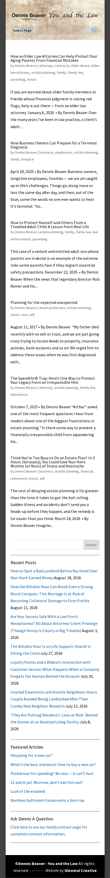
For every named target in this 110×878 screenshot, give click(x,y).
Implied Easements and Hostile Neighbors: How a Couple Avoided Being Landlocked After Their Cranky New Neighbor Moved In (53, 698)
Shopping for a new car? (31, 755)
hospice (27, 159)
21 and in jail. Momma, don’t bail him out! (46, 782)
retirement (18, 478)
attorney (46, 65)
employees (63, 152)
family (61, 72)
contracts (61, 65)
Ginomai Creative (80, 870)
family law (75, 72)
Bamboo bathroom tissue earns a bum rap (47, 800)
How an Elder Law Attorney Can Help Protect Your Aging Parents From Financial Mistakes (53, 58)
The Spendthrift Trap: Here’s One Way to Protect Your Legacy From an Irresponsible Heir (52, 380)
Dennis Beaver (26, 65)
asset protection (52, 307)
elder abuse (80, 65)
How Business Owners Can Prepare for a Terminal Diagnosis (53, 145)
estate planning (43, 72)
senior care (19, 314)
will (32, 314)
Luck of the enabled (27, 791)
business (46, 152)
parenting (17, 79)
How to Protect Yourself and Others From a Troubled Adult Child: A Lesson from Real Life (49, 224)
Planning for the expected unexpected (43, 302)
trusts (31, 79)
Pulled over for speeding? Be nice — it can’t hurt (52, 773)
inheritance (19, 394)
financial (87, 471)
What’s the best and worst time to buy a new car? (53, 764)
